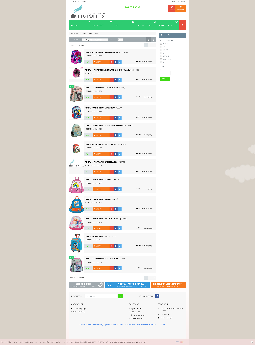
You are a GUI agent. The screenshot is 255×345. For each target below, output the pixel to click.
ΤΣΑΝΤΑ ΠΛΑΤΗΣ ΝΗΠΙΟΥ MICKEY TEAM (100, 108)
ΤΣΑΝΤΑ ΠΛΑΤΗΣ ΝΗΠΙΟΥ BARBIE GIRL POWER (102, 219)
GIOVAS (165, 50)
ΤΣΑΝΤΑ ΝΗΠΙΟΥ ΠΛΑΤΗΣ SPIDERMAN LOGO (102, 162)
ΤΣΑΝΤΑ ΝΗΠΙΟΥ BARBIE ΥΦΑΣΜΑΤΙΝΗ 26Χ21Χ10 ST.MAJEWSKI (109, 70)
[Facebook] (157, 296)
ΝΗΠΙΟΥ (97, 33)
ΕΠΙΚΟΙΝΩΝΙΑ (75, 1)
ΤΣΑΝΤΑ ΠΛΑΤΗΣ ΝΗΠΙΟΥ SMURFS (98, 199)
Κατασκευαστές (166, 41)
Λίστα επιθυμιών (79, 312)
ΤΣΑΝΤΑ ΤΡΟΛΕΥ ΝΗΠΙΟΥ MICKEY (98, 236)
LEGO (164, 53)
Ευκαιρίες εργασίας (137, 315)
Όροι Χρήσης (135, 312)
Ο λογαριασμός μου (80, 309)
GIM (164, 47)
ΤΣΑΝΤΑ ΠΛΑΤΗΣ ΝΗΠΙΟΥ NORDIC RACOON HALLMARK (106, 126)
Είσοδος (173, 1)
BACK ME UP (167, 44)
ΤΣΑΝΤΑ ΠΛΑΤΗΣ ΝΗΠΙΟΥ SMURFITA (99, 180)
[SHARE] (115, 62)
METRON (166, 56)
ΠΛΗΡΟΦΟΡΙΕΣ (85, 1)
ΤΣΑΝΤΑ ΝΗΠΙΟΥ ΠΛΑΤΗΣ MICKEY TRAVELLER (102, 144)
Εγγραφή (182, 1)
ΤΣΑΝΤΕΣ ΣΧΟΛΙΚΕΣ (87, 33)
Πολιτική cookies (136, 318)
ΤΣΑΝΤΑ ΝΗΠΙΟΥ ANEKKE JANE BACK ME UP (101, 88)
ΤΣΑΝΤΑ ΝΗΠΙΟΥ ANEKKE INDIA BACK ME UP (101, 259)
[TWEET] (119, 62)
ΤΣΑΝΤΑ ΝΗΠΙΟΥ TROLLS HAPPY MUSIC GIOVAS (103, 52)
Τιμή (162, 67)
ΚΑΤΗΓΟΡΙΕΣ (75, 33)
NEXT (164, 62)
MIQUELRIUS (167, 59)
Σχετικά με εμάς (136, 309)
